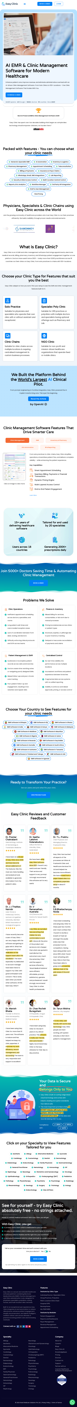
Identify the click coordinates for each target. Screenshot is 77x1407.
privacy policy (42, 1265)
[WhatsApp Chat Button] (72, 1402)
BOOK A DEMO (38, 1259)
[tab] (17, 440)
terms (32, 1265)
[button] (24, 3)
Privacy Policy (46, 1402)
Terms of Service (57, 1402)
